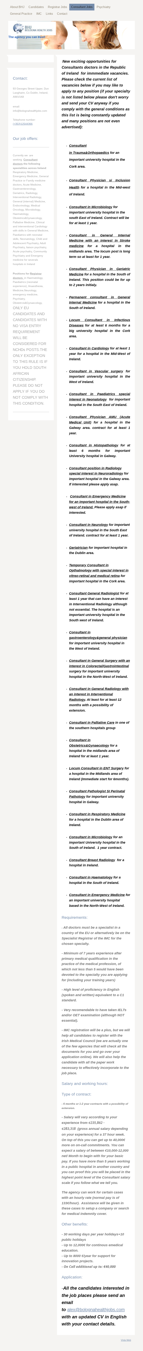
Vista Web (126, 1340)
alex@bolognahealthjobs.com (96, 1309)
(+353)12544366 (23, 123)
